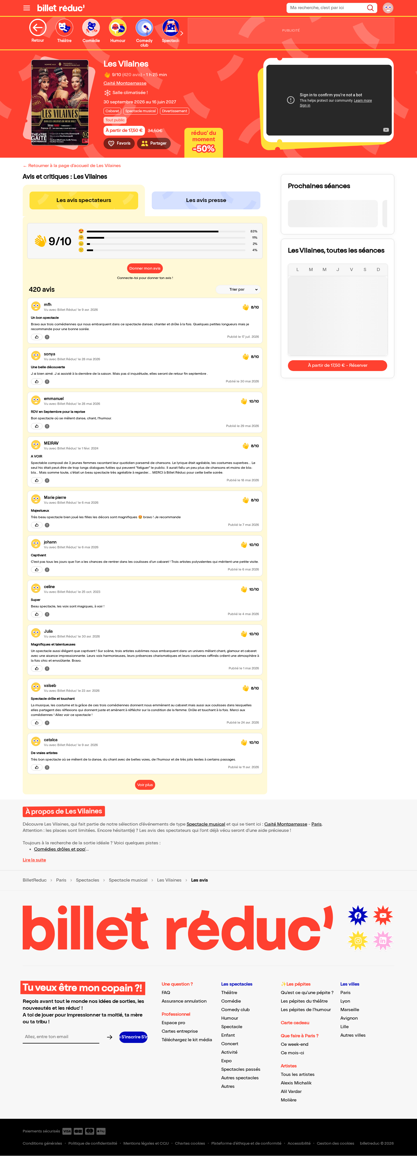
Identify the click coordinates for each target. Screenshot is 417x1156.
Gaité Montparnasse (125, 83)
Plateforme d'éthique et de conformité (246, 1143)
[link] (141, 304)
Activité (229, 1052)
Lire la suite (34, 860)
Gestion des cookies (335, 1143)
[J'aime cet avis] (37, 337)
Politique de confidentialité (92, 1143)
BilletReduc (35, 880)
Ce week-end (294, 1044)
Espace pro (173, 1023)
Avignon (349, 1018)
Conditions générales (42, 1143)
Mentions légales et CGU (146, 1143)
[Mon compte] (388, 8)
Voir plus (145, 784)
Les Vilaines (169, 880)
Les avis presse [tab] (206, 200)
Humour (229, 1018)
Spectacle (231, 1027)
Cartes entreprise (180, 1031)
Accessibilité (299, 1143)
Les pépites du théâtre (304, 1001)
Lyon (345, 1001)
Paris (316, 824)
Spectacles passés (240, 1069)
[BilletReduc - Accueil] (61, 8)
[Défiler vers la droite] (182, 33)
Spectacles (87, 880)
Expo (226, 1061)
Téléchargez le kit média (187, 1040)
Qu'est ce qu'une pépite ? (307, 992)
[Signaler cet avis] (47, 336)
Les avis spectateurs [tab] (83, 200)
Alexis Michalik (296, 1083)
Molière (288, 1100)
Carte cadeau (295, 1023)
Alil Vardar (291, 1091)
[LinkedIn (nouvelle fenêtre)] (383, 940)
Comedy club (235, 1010)
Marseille (349, 1010)
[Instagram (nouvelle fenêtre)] (358, 940)
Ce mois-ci (292, 1053)
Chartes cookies (190, 1143)
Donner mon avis (145, 268)
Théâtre (229, 992)
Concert (229, 1044)
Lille (344, 1027)
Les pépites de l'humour (306, 1010)
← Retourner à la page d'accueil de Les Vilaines (72, 165)
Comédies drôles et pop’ (60, 849)
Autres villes (353, 1035)
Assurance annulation (184, 1001)
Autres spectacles (240, 1078)
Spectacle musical (206, 824)
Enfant (228, 1035)
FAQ (166, 992)
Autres (228, 1086)
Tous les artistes (298, 1074)
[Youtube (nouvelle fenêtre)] (383, 915)
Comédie (231, 1001)
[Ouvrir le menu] (29, 8)
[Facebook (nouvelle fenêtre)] (358, 915)
